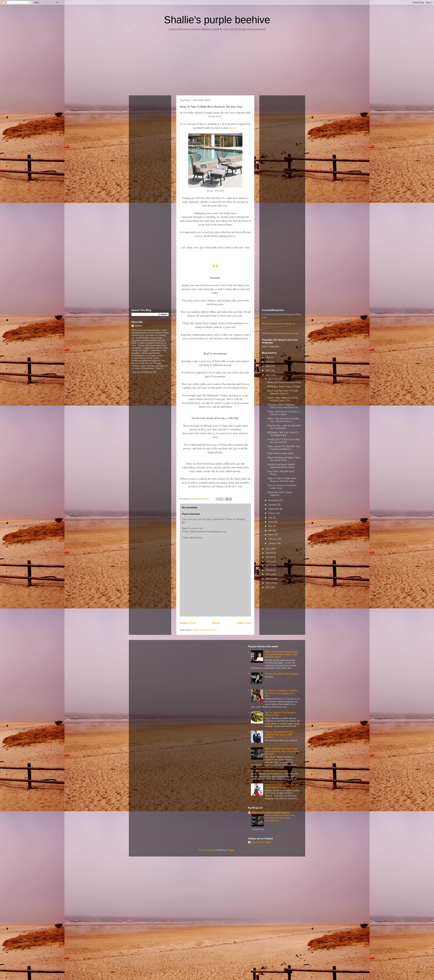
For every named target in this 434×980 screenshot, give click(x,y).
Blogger (230, 850)
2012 (268, 587)
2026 (268, 357)
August (272, 513)
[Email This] (217, 499)
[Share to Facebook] (227, 499)
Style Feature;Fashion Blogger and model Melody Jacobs (282, 786)
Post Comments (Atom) (205, 630)
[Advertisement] (217, 64)
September (274, 509)
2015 (268, 574)
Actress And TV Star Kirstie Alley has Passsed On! (283, 440)
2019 (268, 557)
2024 (268, 366)
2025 (268, 362)
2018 (268, 561)
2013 (268, 583)
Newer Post (187, 623)
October (272, 504)
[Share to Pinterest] (230, 499)
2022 (268, 375)
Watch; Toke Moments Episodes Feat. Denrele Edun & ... (283, 420)
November (273, 500)
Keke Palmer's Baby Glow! (280, 453)
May (270, 526)
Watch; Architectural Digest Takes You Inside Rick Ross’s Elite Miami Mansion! (282, 751)
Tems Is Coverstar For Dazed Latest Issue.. (281, 486)
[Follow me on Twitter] (259, 842)
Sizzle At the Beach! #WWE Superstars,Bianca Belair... (281, 465)
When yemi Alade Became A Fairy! (284, 382)
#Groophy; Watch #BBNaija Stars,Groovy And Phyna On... (283, 406)
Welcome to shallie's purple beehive (271, 812)
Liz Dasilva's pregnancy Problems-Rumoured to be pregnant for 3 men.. (282, 693)
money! (233, 127)
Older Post (243, 623)
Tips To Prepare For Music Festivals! (269, 770)
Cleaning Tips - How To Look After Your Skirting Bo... (284, 427)
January (272, 543)
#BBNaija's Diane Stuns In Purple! (284, 386)
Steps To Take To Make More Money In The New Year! (281, 479)
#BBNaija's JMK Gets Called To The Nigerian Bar (283, 433)
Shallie (138, 325)
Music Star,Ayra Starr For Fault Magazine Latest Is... (282, 392)
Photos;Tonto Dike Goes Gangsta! (282, 673)
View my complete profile (143, 372)
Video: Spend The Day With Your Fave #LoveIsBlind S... (283, 447)
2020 (268, 553)
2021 (268, 548)
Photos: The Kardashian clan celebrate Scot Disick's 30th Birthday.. (279, 734)
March (271, 534)
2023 (268, 370)
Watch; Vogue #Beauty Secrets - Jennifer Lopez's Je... (283, 399)
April (270, 530)
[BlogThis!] (220, 499)
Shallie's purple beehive (217, 19)
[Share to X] (224, 499)
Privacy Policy (206, 850)
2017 (268, 566)
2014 (268, 578)
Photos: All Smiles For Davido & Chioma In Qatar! (283, 413)
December (273, 378)
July (270, 517)
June (271, 521)
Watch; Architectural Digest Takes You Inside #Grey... (284, 459)
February (273, 539)
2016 (268, 570)
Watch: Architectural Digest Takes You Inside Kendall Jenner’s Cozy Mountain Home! (281, 654)
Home (216, 623)
